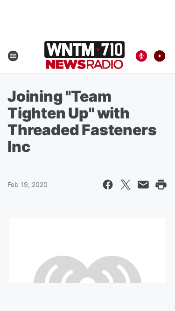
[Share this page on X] (125, 184)
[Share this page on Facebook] (107, 184)
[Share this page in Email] (143, 184)
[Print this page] (161, 184)
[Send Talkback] (141, 56)
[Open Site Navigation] (13, 56)
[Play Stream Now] (159, 56)
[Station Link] (84, 56)
